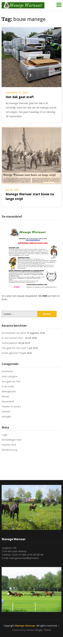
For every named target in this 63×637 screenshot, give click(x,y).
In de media (8, 386)
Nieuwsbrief (8, 401)
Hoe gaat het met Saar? (14, 347)
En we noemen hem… (13, 337)
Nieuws (5, 396)
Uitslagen (6, 416)
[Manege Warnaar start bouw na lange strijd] (31, 155)
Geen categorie (10, 376)
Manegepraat (9, 391)
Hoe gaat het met (11, 381)
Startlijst (6, 411)
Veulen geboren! (10, 352)
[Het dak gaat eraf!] (31, 57)
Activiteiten (7, 371)
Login (4, 434)
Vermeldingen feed (11, 439)
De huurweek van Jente (14, 332)
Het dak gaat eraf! (20, 97)
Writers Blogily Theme (38, 630)
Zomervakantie (9, 342)
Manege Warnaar (25, 625)
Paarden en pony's (11, 406)
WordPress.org (9, 449)
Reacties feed (9, 444)
